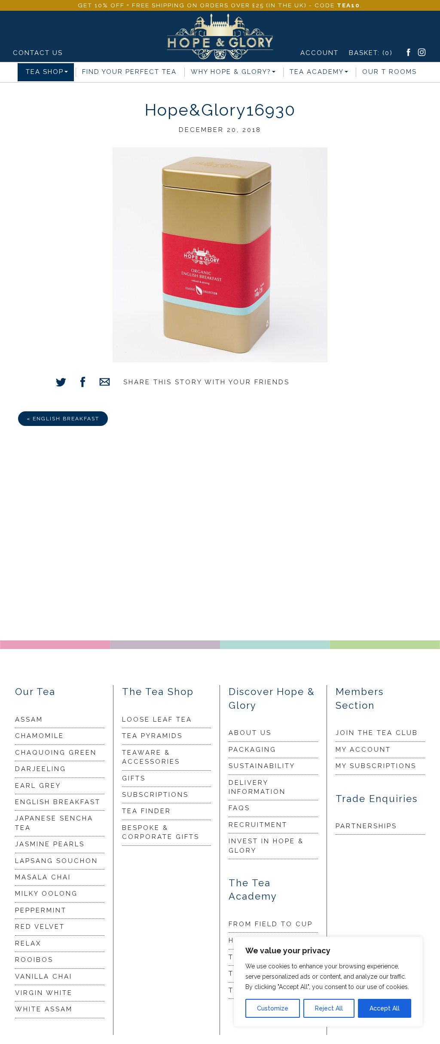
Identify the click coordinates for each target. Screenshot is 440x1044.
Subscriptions (155, 795)
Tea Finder (146, 811)
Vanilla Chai (43, 976)
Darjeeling (40, 769)
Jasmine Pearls (50, 844)
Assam (29, 719)
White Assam (44, 1009)
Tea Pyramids (152, 736)
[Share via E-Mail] (104, 383)
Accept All (385, 1008)
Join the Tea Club (377, 733)
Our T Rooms (389, 72)
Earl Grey (38, 786)
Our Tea (35, 691)
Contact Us (38, 53)
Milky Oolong (46, 893)
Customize (272, 1008)
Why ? (231, 72)
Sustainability (262, 766)
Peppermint (41, 910)
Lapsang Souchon (56, 861)
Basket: (371, 53)
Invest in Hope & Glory (266, 845)
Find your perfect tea (129, 72)
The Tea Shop (158, 691)
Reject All (329, 1008)
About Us (250, 733)
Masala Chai (43, 877)
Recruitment (258, 825)
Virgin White (44, 993)
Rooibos (34, 960)
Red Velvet (40, 927)
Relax (28, 943)
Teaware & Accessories (151, 757)
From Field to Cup (271, 924)
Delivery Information (257, 787)
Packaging (252, 749)
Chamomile (39, 736)
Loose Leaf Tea (157, 719)
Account (319, 53)
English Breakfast (58, 802)
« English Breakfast (63, 419)
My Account (363, 749)
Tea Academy (317, 72)
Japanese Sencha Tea (54, 822)
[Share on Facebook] (82, 383)
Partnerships (366, 826)
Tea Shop (45, 72)
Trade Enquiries (377, 798)
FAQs (239, 808)
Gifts (134, 778)
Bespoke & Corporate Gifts (160, 832)
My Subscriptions (376, 766)
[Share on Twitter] (60, 383)
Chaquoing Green (56, 752)
